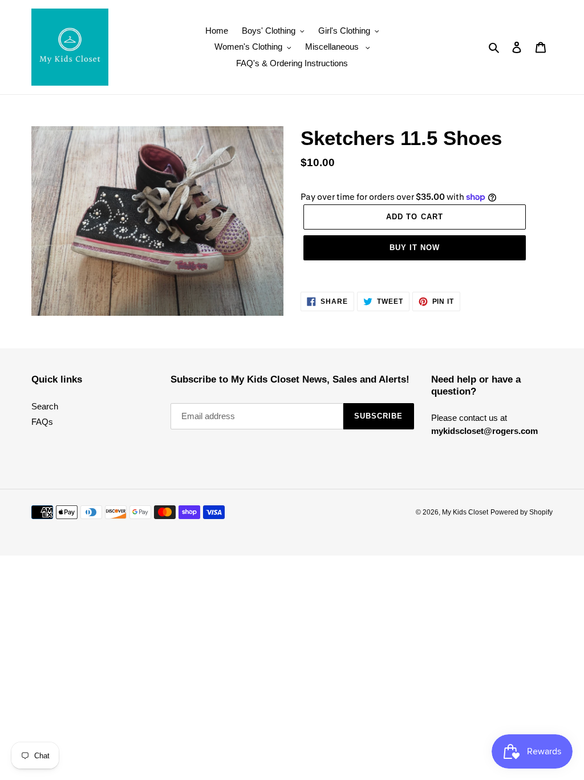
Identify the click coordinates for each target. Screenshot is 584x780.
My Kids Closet (465, 512)
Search (44, 406)
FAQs (42, 422)
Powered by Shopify (521, 512)
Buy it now (415, 247)
